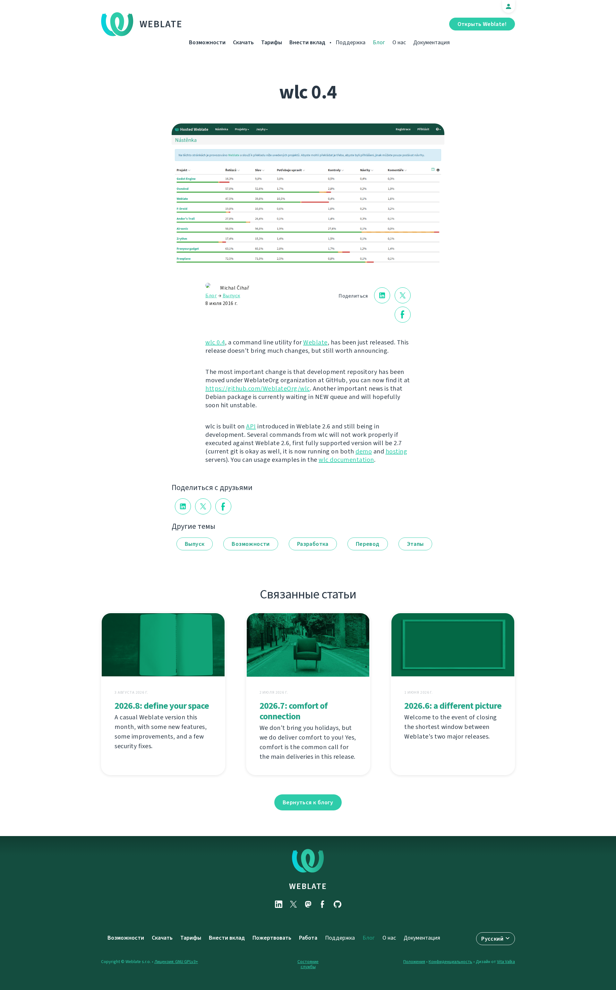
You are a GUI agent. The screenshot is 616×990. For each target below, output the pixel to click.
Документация (431, 42)
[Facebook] (323, 904)
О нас (399, 42)
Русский (492, 939)
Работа (308, 938)
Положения (414, 962)
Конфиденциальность (450, 962)
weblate (308, 886)
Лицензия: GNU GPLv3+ (176, 962)
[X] (293, 904)
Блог (379, 42)
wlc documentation (346, 459)
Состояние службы (308, 964)
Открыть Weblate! (482, 24)
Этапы (415, 544)
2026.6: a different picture (452, 706)
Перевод (368, 544)
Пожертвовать (271, 938)
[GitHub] (337, 904)
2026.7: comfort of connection (294, 711)
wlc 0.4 (215, 342)
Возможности (207, 42)
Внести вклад (307, 42)
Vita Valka (506, 962)
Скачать (243, 42)
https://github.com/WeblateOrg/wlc (257, 388)
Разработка (313, 544)
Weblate (161, 24)
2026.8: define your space (162, 706)
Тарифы (271, 42)
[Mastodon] (308, 904)
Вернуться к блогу (308, 802)
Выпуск (231, 295)
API (251, 426)
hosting (396, 451)
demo (363, 451)
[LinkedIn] (278, 904)
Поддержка (350, 42)
